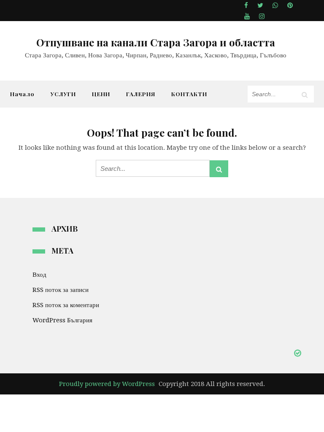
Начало (22, 93)
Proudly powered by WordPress (107, 384)
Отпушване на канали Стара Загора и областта (155, 42)
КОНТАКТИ (189, 93)
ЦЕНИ (101, 93)
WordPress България (62, 320)
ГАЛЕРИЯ (140, 93)
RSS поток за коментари (65, 305)
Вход (39, 274)
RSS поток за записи (60, 290)
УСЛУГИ (63, 93)
